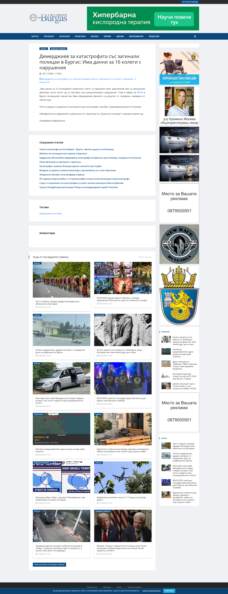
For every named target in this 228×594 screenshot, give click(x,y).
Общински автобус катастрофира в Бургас (62, 174)
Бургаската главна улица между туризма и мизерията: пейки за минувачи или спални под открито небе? (123, 450)
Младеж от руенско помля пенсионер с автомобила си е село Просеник (77, 170)
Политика (80, 36)
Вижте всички (145, 257)
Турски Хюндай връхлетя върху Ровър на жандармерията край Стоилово (78, 187)
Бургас (35, 36)
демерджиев (45, 213)
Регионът (49, 36)
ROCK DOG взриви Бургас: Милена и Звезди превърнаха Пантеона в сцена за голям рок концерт (122, 299)
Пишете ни (92, 587)
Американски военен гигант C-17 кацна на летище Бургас (121, 498)
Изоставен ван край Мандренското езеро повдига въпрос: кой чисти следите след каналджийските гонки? (59, 400)
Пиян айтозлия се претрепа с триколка (60, 162)
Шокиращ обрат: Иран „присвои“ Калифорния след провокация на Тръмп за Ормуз (60, 498)
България (64, 36)
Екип (119, 587)
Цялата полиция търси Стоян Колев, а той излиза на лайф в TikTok (184, 386)
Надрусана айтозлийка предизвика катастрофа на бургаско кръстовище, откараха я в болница (90, 157)
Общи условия (134, 587)
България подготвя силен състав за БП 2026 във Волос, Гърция (184, 376)
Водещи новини (58, 49)
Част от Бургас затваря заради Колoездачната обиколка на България (57, 302)
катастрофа (56, 213)
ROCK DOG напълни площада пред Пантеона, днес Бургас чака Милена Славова (121, 399)
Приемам (169, 591)
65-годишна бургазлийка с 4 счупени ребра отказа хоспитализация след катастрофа (84, 178)
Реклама (107, 587)
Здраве (120, 36)
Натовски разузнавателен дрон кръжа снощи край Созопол (60, 450)
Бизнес (95, 36)
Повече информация (151, 591)
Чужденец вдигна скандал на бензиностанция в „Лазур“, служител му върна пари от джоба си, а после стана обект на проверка (58, 548)
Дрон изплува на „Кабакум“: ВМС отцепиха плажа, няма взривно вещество (185, 365)
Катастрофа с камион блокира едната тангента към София (70, 166)
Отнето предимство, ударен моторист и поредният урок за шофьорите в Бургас (60, 351)
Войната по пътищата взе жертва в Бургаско (63, 153)
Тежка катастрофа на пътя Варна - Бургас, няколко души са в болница (76, 149)
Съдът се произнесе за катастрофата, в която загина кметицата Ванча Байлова (81, 183)
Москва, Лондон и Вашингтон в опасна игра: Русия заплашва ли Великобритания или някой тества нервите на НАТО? (121, 548)
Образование (136, 36)
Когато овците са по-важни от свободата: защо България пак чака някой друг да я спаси (119, 351)
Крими (107, 36)
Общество (154, 36)
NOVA (140, 92)
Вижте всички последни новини (49, 564)
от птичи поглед (190, 2)
